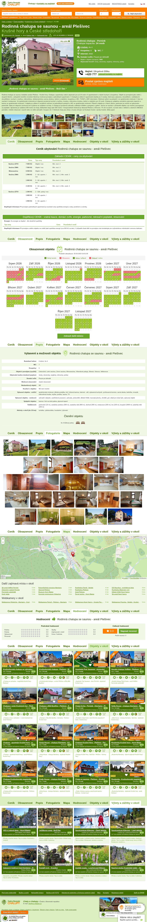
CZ (141, 4)
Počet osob (103, 10)
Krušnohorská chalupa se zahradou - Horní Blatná (23, 669)
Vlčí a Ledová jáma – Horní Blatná (16, 830)
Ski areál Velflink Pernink (10, 588)
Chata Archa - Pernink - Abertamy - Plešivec (93, 706)
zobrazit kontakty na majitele (110, 74)
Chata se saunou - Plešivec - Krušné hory (92, 779)
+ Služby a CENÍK (14, 912)
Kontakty (131, 4)
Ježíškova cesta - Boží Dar (50, 830)
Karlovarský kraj (42, 35)
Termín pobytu (55, 10)
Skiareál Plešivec (44, 590)
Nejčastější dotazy (37, 893)
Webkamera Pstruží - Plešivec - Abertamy (52, 602)
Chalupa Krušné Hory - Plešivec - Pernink (92, 743)
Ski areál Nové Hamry (119, 594)
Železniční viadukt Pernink (11, 590)
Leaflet (125, 578)
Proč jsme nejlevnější (9, 893)
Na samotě (55, 17)
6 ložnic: (84, 47)
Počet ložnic (116, 10)
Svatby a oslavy (127, 17)
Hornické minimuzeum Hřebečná (49, 594)
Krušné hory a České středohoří (35, 22)
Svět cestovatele (71, 910)
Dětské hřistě (37, 17)
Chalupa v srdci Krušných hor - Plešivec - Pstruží (23, 706)
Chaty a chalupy (7, 22)
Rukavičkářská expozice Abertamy (50, 588)
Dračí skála (5, 594)
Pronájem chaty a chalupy (10, 910)
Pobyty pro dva (65, 17)
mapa (77, 35)
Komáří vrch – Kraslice (48, 868)
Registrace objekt (117, 893)
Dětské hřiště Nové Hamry (121, 592)
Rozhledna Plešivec (81, 590)
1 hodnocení (104, 728)
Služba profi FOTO (52, 893)
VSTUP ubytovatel (103, 4)
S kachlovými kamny (100, 17)
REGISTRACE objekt (119, 4)
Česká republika (19, 22)
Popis (39, 141)
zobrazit (61, 80)
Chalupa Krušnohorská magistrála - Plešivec (21, 779)
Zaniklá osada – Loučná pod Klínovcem (91, 868)
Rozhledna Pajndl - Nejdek (84, 588)
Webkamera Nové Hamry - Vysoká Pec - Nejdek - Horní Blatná (89, 602)
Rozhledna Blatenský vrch (120, 590)
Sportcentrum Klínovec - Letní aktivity (126, 830)
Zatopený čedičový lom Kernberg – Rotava (20, 868)
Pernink (17, 35)
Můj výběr (92, 4)
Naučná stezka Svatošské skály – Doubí (127, 868)
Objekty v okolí (99, 141)
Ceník (11, 141)
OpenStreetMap (134, 578)
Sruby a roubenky (86, 17)
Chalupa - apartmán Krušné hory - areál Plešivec (23, 743)
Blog (98, 893)
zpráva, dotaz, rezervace (99, 82)
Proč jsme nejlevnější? (65, 3)
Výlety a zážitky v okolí (125, 141)
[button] (73, 555)
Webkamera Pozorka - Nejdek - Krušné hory (126, 602)
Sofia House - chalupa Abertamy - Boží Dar (128, 706)
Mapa (66, 141)
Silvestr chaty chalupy (47, 910)
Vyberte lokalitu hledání (10, 10)
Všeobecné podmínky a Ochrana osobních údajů (78, 893)
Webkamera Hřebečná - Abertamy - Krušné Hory (16, 602)
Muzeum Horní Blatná (45, 592)
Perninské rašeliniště (9, 592)
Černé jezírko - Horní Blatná (84, 594)
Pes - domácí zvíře (25, 17)
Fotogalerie (53, 141)
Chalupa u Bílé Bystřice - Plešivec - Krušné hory (58, 706)
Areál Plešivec (80, 592)
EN (144, 4)
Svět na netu (59, 910)
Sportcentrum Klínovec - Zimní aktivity (90, 830)
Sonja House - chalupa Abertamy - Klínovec (57, 743)
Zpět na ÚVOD (139, 893)
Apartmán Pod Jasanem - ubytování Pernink (93, 669)
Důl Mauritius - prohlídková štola (123, 588)
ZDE (31, 678)
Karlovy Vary (31, 35)
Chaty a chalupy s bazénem (29, 910)
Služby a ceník (24, 893)
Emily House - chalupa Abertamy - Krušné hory (58, 779)
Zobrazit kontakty (28, 665)
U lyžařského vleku (114, 17)
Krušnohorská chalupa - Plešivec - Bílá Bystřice (58, 669)
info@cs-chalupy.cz (35, 903)
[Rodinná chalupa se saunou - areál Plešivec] (15, 447)
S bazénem (46, 17)
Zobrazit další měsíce (73, 336)
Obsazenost (25, 141)
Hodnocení (80, 141)
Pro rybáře (75, 17)
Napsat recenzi (129, 631)
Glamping (136, 17)
